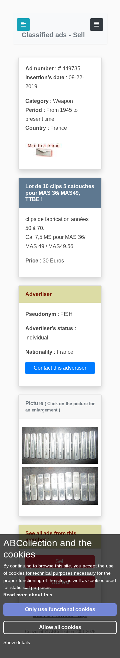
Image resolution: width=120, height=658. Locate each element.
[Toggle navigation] (96, 24)
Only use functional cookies (60, 609)
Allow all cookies (60, 627)
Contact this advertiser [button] (60, 368)
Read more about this (27, 594)
